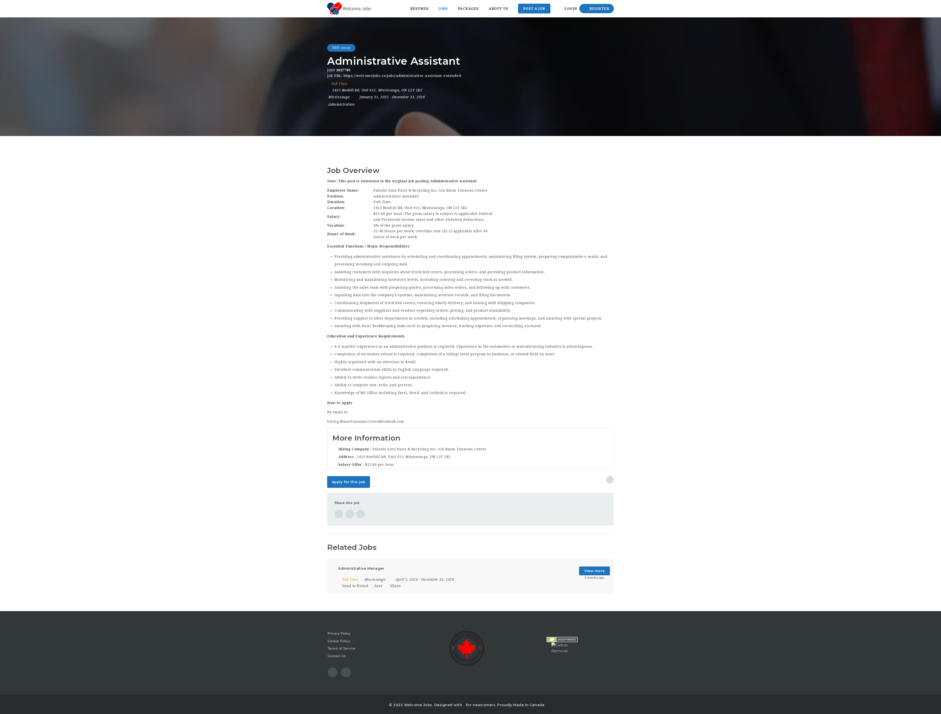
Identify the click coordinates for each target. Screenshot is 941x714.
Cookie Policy (339, 641)
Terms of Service (342, 648)
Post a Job (534, 9)
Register (598, 9)
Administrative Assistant (453, 181)
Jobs (443, 9)
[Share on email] (360, 514)
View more (594, 571)
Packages (468, 9)
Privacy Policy (339, 633)
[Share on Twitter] (350, 514)
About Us (498, 9)
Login (570, 9)
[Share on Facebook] (338, 514)
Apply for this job (348, 482)
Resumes (419, 9)
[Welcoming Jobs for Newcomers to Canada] (349, 8)
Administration (341, 104)
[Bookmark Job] (610, 479)
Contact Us (337, 656)
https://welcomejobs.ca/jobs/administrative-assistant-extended (402, 76)
